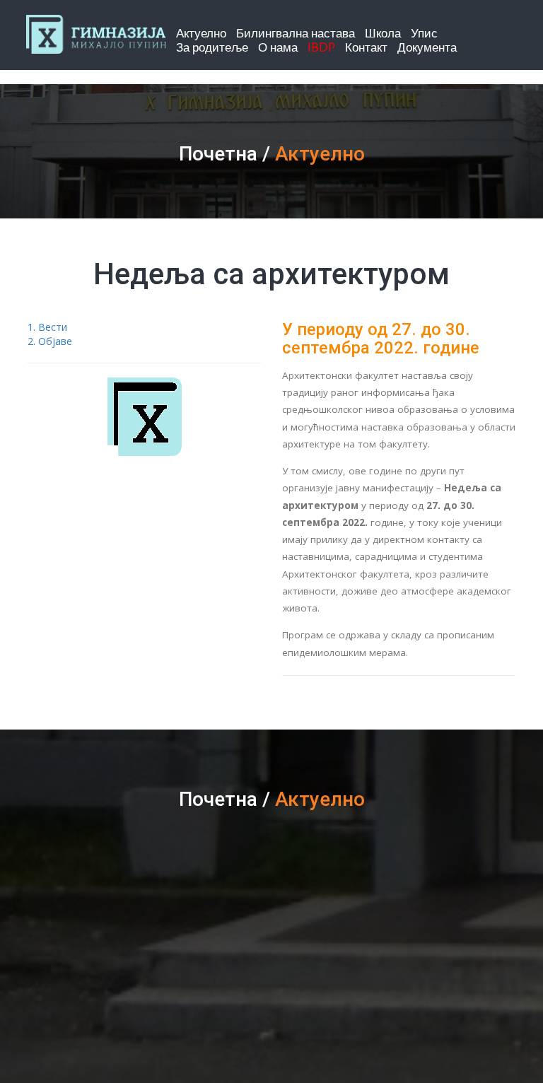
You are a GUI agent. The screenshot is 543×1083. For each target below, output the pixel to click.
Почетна (218, 153)
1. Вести (47, 327)
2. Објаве (50, 341)
